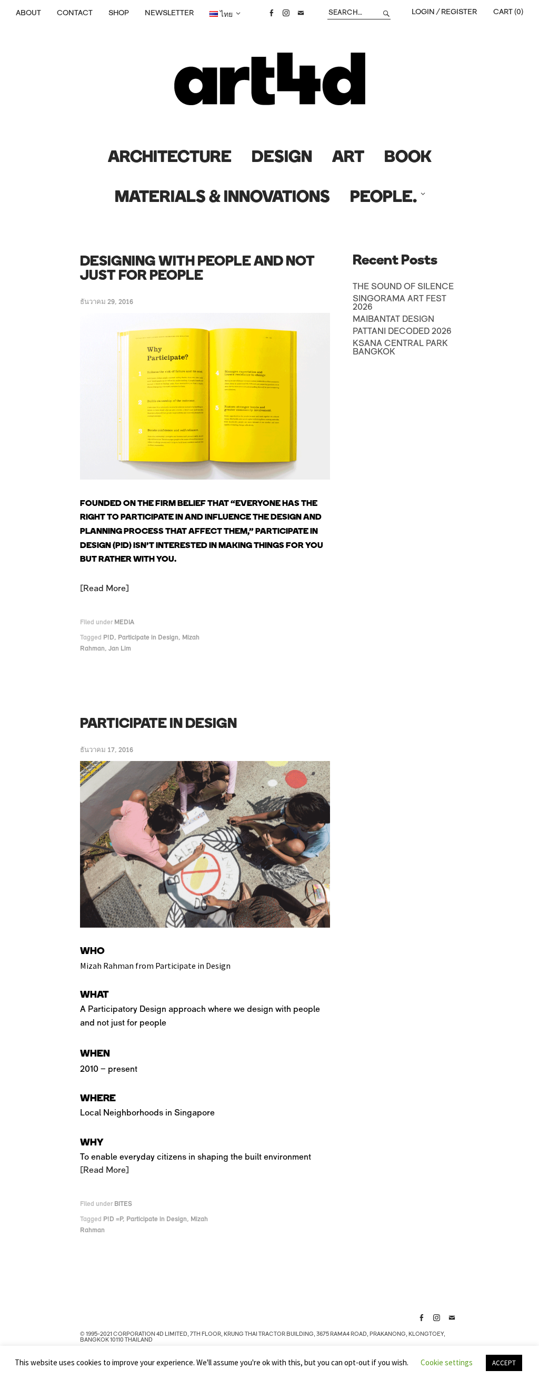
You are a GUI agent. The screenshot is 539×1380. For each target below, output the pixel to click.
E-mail (300, 13)
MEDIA (124, 622)
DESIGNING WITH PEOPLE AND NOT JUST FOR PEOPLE (197, 269)
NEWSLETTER (169, 13)
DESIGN (282, 158)
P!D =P (113, 1219)
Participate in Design (148, 637)
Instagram (286, 13)
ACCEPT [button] (504, 1362)
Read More (104, 589)
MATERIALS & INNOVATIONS (222, 198)
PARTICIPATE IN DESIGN (158, 724)
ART (348, 158)
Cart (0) (508, 12)
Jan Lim (119, 648)
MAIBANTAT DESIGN (393, 320)
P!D (108, 637)
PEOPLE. (383, 198)
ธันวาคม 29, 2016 (106, 302)
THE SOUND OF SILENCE (403, 287)
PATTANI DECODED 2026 (402, 332)
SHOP (118, 13)
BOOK (408, 158)
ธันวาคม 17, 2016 (106, 750)
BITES (123, 1204)
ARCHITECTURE (170, 158)
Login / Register (444, 12)
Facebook (271, 13)
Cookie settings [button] (447, 1362)
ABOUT (28, 13)
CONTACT (75, 13)
